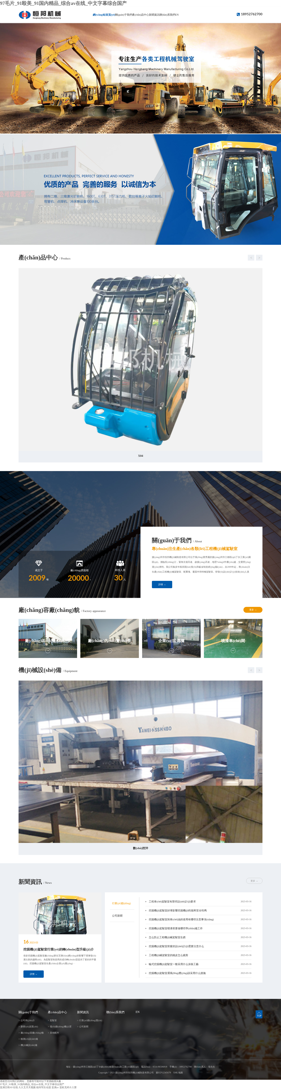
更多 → (253, 610)
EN (177, 14)
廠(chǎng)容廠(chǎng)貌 (31, 1033)
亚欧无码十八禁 (68, 1087)
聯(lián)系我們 (167, 14)
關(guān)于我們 (123, 14)
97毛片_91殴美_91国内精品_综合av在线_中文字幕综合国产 (63, 3)
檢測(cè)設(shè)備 (28, 1039)
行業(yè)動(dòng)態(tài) (89, 1020)
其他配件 (53, 1033)
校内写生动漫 (43, 1087)
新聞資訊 (154, 14)
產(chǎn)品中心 (140, 14)
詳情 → (162, 584)
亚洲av (55, 1087)
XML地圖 (178, 1072)
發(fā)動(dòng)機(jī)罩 (60, 1026)
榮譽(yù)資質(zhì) (28, 1026)
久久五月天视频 (27, 1087)
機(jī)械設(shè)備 (28, 1045)
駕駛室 (52, 1020)
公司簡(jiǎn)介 (27, 1020)
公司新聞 (82, 1026)
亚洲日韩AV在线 (9, 1087)
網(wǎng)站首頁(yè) (104, 14)
